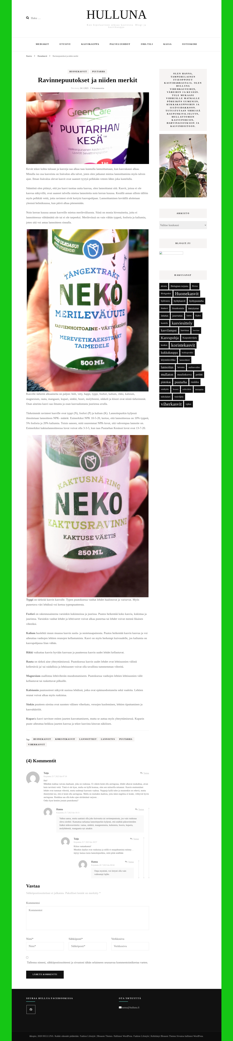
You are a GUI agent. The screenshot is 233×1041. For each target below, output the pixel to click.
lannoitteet (88, 739)
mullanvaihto (194, 367)
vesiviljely (179, 396)
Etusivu (65, 44)
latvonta (180, 367)
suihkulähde (186, 389)
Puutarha (98, 71)
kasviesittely (182, 323)
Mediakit (42, 44)
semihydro (165, 389)
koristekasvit (65, 739)
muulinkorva (184, 374)
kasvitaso (196, 330)
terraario (199, 389)
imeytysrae (193, 308)
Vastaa (146, 773)
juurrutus (177, 315)
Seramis (175, 389)
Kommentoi (33, 902)
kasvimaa (185, 330)
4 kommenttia (98, 88)
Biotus (195, 286)
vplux (188, 404)
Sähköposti (76, 938)
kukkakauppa (169, 352)
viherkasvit (36, 744)
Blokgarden (166, 293)
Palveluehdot (120, 44)
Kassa (167, 44)
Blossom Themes (168, 1036)
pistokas (166, 382)
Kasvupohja (170, 338)
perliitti (199, 374)
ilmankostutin (178, 308)
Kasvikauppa (90, 44)
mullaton (167, 374)
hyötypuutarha (196, 301)
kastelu (164, 323)
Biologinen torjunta (179, 286)
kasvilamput (169, 330)
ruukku (195, 382)
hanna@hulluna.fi (130, 1007)
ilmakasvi (164, 308)
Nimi (29, 938)
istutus (164, 315)
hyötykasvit (179, 300)
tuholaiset (165, 396)
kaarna (189, 316)
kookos (164, 345)
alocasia (164, 286)
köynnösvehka (168, 360)
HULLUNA (116, 14)
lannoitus (108, 739)
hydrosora (165, 301)
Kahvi (198, 315)
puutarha (125, 739)
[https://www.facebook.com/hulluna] (30, 1009)
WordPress (198, 1036)
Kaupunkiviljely (190, 338)
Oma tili (147, 44)
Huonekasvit (78, 71)
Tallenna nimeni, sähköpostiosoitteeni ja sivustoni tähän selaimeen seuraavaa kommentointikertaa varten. (87, 962)
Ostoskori (189, 44)
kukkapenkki (187, 352)
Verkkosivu (117, 938)
